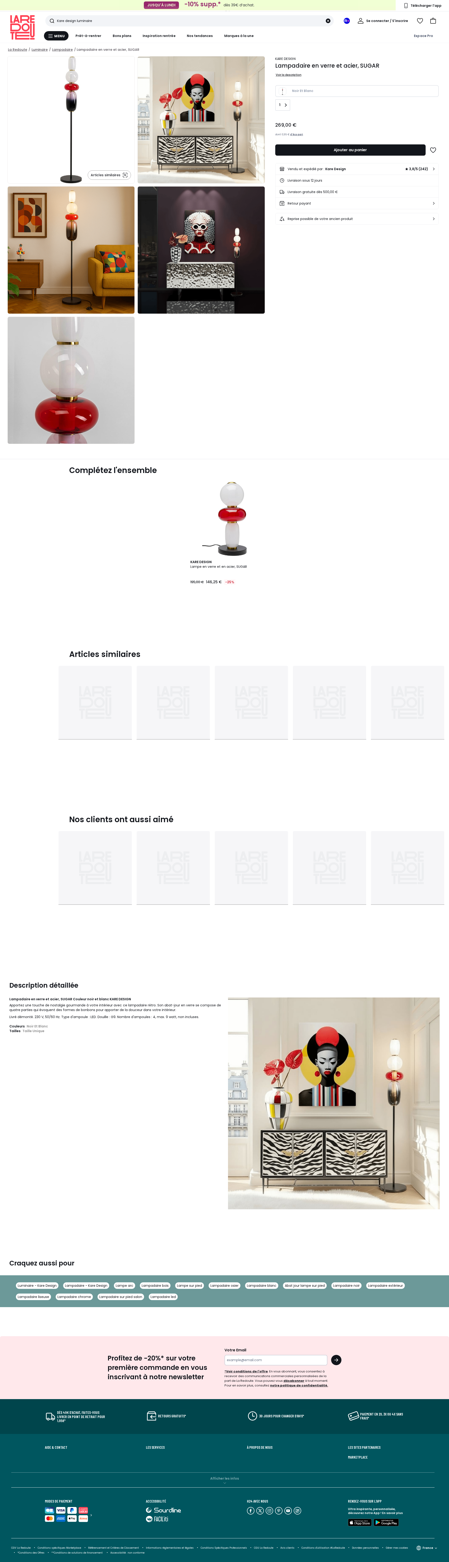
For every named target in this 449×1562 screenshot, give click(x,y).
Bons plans (122, 35)
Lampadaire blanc (261, 1285)
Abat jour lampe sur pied (305, 1285)
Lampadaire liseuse (33, 1296)
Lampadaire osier (224, 1285)
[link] (357, 169)
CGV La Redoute (21, 1548)
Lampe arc (124, 1285)
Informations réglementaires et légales (170, 1548)
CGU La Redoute (263, 1548)
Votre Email (235, 1350)
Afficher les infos (224, 1478)
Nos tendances (200, 35)
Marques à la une (239, 35)
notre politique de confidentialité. (299, 1385)
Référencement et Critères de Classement (113, 1548)
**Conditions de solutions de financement (77, 1553)
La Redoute (17, 49)
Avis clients (287, 1548)
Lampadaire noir (346, 1285)
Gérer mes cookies (397, 1548)
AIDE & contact (56, 1447)
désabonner (293, 1381)
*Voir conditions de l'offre (246, 1371)
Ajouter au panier (350, 150)
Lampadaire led (163, 1296)
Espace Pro (423, 35)
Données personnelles (365, 1548)
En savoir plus (392, 1513)
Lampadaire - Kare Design (86, 1285)
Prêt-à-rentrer (88, 35)
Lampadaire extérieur (385, 1285)
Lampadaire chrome (74, 1296)
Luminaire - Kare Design (37, 1285)
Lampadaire (62, 49)
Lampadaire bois (155, 1285)
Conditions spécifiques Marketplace (59, 1548)
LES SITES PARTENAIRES (364, 1447)
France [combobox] (428, 1548)
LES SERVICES (155, 1447)
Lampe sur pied (189, 1285)
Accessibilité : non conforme (127, 1553)
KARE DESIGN (285, 58)
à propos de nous (259, 1447)
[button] (433, 20)
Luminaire (40, 49)
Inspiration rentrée (159, 35)
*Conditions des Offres (31, 1553)
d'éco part (296, 134)
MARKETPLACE (358, 1457)
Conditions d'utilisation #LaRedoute (323, 1548)
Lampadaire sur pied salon (120, 1296)
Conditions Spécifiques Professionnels (224, 1548)
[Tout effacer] (328, 20)
